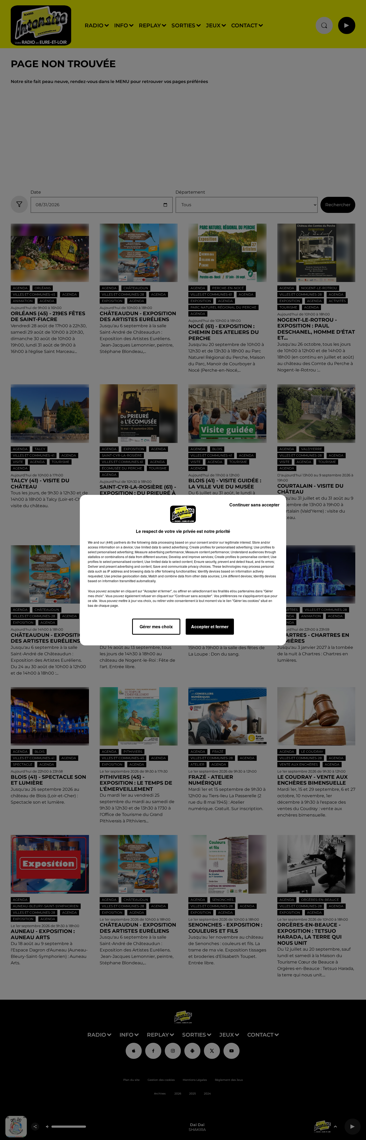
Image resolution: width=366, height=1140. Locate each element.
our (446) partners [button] (113, 542)
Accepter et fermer (210, 626)
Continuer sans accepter (254, 505)
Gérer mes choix (156, 626)
